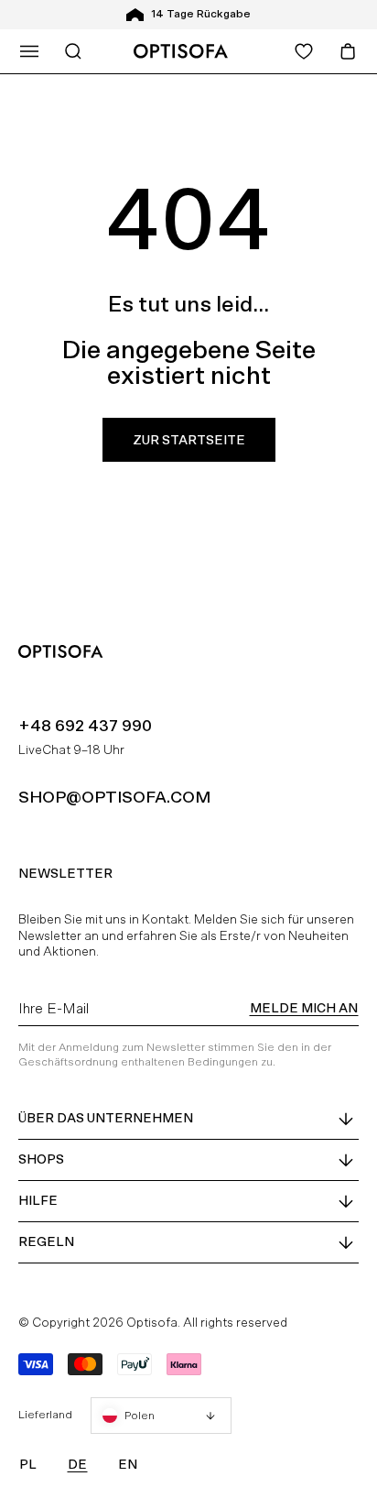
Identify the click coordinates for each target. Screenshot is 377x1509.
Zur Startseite (189, 439)
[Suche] (73, 51)
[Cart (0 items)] (348, 51)
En (127, 1464)
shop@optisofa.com (114, 796)
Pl (28, 1464)
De (77, 1464)
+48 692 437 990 (85, 725)
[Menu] (29, 51)
